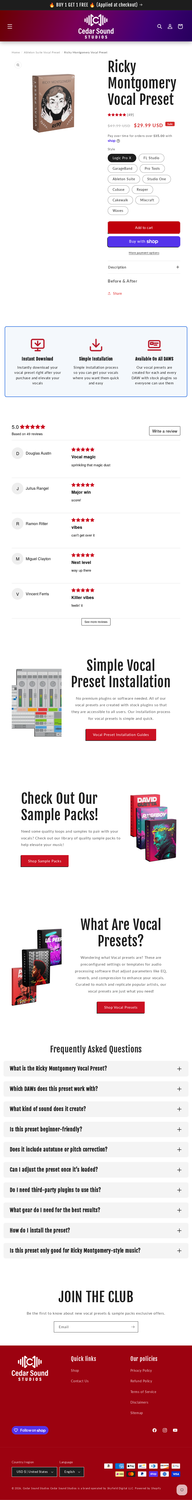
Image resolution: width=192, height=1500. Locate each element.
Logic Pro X (122, 158)
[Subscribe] (133, 1326)
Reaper (142, 189)
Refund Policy (141, 1381)
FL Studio (151, 158)
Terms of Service (143, 1392)
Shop (75, 1370)
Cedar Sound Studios (36, 1488)
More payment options (144, 252)
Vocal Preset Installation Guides (121, 734)
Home (16, 52)
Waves (118, 211)
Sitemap (136, 1413)
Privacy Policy (141, 1370)
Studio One (156, 179)
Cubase (119, 189)
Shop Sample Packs (45, 861)
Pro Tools (152, 168)
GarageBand (123, 168)
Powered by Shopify (148, 1488)
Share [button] (117, 293)
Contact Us (80, 1381)
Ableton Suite (124, 179)
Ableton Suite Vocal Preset (42, 52)
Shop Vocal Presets (121, 1007)
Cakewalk (120, 200)
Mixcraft (147, 200)
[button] (10, 26)
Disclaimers (139, 1402)
